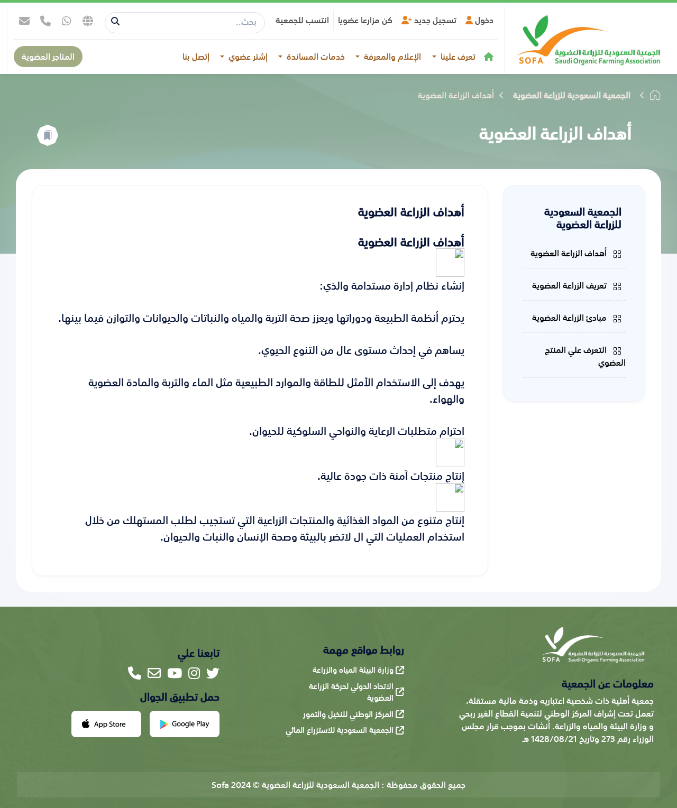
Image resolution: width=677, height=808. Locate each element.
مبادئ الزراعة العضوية (570, 317)
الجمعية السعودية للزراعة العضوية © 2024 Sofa (295, 784)
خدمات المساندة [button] (315, 56)
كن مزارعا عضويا (365, 20)
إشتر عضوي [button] (247, 56)
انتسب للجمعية (302, 20)
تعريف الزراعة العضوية (570, 285)
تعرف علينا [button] (456, 56)
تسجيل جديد (434, 20)
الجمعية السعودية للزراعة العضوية (571, 95)
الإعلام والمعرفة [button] (391, 56)
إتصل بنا (195, 56)
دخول (483, 20)
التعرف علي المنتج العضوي (585, 356)
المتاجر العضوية (48, 56)
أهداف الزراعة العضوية (569, 253)
